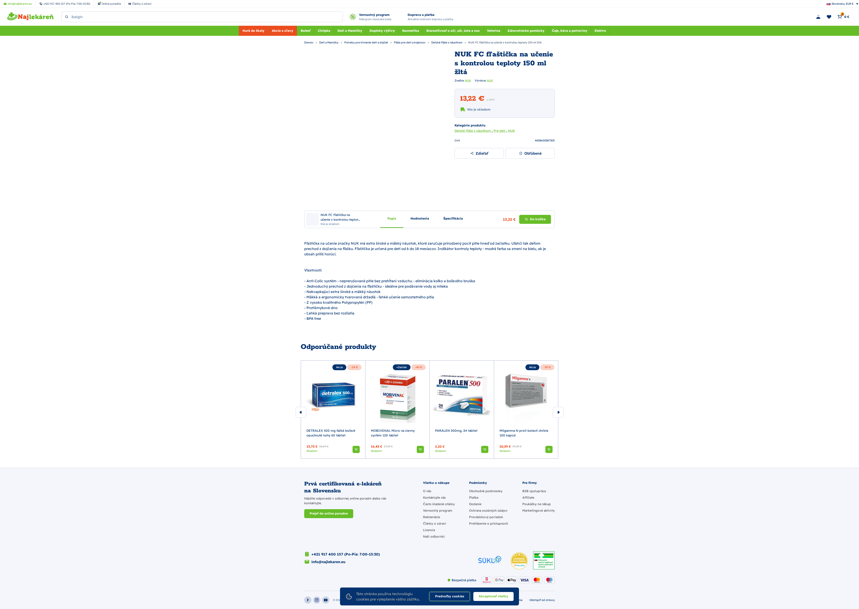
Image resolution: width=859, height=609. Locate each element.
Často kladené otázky (439, 504)
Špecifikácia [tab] (453, 218)
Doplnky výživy (382, 31)
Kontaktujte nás (434, 498)
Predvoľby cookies (449, 596)
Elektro (600, 31)
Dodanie (475, 504)
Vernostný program (437, 511)
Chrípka (324, 31)
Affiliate (528, 498)
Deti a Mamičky (350, 31)
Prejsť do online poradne (329, 513)
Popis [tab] (391, 218)
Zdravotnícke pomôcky (526, 31)
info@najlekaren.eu (328, 562)
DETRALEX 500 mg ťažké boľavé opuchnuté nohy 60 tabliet (330, 433)
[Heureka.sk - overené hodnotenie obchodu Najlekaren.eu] (519, 560)
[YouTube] (325, 600)
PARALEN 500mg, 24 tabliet (456, 431)
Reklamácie (431, 517)
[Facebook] (307, 600)
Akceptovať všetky (493, 596)
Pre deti (499, 131)
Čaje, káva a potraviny (569, 31)
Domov (309, 42)
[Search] (66, 17)
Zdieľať (482, 153)
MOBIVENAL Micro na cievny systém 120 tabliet (393, 433)
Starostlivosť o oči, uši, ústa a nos (453, 31)
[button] (356, 449)
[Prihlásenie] (818, 16)
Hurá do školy (253, 31)
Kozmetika (410, 31)
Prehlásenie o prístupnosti (488, 523)
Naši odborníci (434, 536)
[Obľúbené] (829, 16)
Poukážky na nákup (536, 504)
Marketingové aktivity (538, 511)
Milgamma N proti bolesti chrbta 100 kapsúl (524, 433)
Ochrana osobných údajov (488, 511)
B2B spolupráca (534, 491)
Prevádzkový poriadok (486, 517)
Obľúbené (533, 153)
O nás (427, 491)
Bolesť (305, 31)
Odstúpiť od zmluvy (542, 600)
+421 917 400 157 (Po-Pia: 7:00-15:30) (345, 554)
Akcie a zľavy (282, 31)
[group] (333, 410)
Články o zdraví (434, 523)
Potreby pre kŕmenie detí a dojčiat (366, 42)
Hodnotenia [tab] (419, 218)
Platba (473, 498)
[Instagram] (316, 600)
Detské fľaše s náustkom (447, 42)
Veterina (493, 31)
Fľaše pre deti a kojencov (410, 42)
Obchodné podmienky (485, 491)
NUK (468, 80)
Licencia (429, 530)
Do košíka (538, 219)
